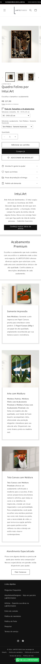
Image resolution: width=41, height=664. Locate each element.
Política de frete (28, 655)
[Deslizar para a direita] (38, 77)
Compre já (20, 151)
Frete (3, 104)
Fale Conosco (20, 572)
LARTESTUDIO (17, 649)
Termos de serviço (11, 631)
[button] (4, 10)
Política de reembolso (13, 616)
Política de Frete (11, 621)
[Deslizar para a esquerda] (2, 77)
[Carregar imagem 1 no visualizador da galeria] (10, 77)
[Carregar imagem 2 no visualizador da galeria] (20, 77)
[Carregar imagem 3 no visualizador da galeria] (30, 77)
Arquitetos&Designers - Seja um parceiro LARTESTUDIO (20, 596)
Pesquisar (8, 626)
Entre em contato (11, 611)
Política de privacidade (32, 652)
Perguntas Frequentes (13, 590)
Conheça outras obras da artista (20, 227)
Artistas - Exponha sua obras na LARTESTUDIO (17, 604)
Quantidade (6, 132)
